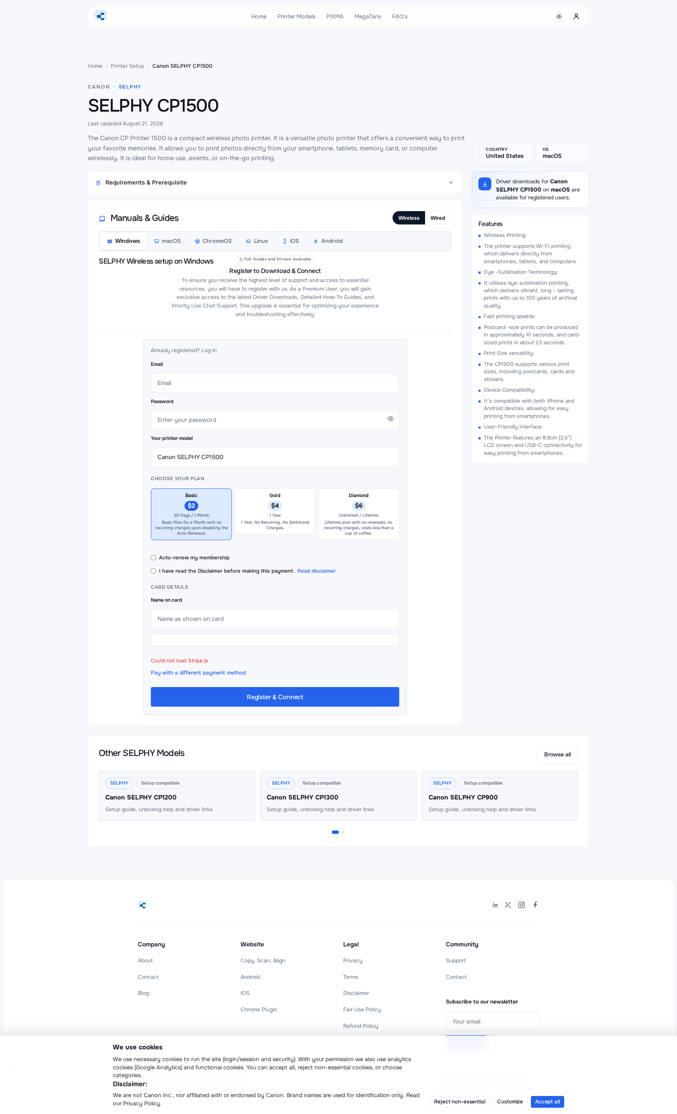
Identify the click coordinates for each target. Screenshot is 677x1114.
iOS (245, 992)
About (145, 960)
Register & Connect (275, 697)
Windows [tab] (127, 240)
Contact (148, 976)
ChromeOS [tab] (217, 240)
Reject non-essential (459, 1101)
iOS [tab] (294, 240)
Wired (438, 218)
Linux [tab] (261, 240)
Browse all (557, 754)
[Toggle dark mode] (559, 16)
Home (258, 16)
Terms (350, 976)
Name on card (166, 600)
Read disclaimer (316, 571)
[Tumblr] (534, 906)
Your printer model (172, 438)
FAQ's (399, 16)
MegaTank (368, 16)
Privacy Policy (141, 1103)
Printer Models (296, 16)
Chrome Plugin (259, 1009)
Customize (510, 1101)
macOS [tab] (171, 240)
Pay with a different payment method (198, 672)
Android (250, 976)
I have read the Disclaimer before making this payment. (247, 571)
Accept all (547, 1101)
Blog (143, 992)
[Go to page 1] (335, 832)
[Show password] (390, 418)
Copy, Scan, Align (263, 960)
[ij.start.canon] (142, 905)
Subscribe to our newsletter (482, 1001)
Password (162, 401)
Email (157, 364)
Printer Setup (127, 66)
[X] (508, 906)
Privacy (352, 960)
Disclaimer (356, 992)
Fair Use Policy (362, 1009)
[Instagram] (521, 906)
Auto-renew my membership (194, 557)
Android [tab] (332, 240)
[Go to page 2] (343, 832)
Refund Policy (360, 1025)
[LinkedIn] (495, 906)
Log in (209, 350)
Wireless (409, 218)
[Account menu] (576, 16)
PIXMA (335, 16)
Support (456, 960)
